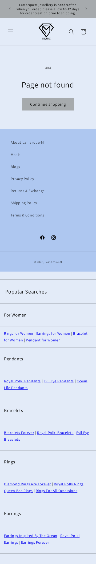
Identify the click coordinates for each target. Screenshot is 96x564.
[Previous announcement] (10, 9)
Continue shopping (48, 104)
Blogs (15, 166)
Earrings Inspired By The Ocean (30, 535)
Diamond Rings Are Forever (27, 484)
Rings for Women (18, 333)
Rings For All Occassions (56, 490)
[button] (11, 32)
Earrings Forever (35, 542)
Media (16, 154)
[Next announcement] (86, 9)
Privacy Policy (22, 178)
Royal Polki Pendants (22, 381)
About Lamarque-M (27, 142)
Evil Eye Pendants (59, 381)
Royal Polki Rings (68, 484)
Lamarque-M (53, 262)
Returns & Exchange (28, 190)
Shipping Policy (24, 202)
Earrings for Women (53, 333)
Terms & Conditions (27, 215)
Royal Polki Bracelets (55, 432)
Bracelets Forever (19, 432)
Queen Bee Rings (18, 490)
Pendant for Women (43, 340)
